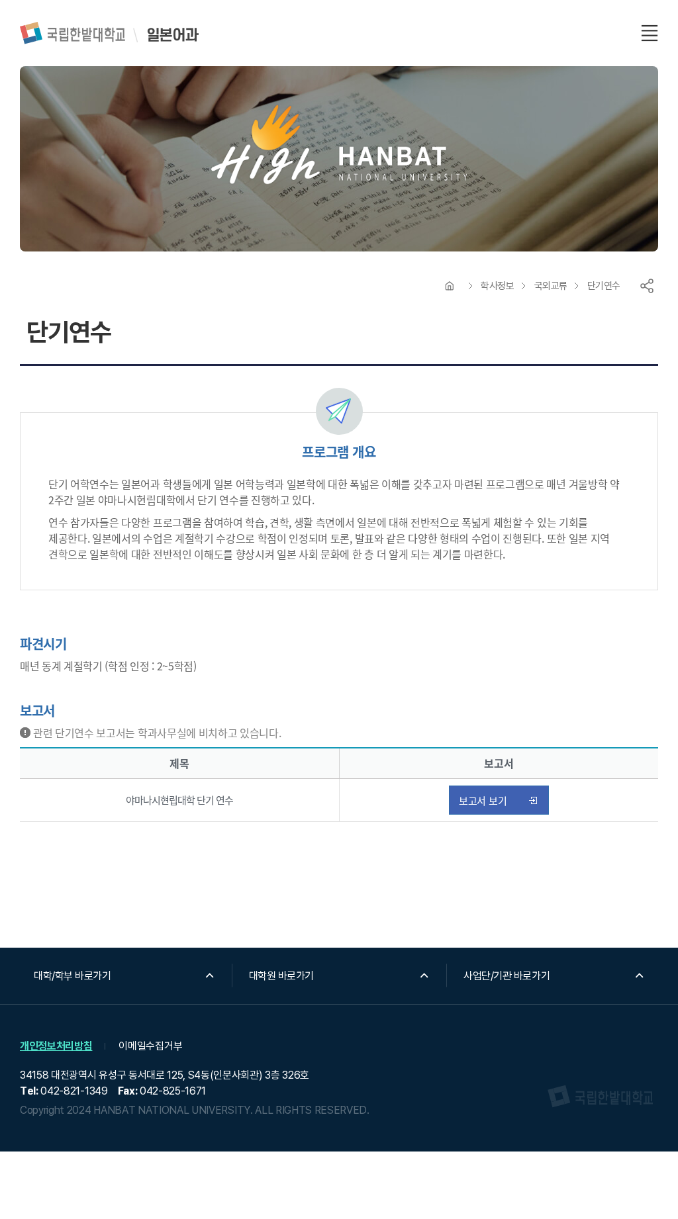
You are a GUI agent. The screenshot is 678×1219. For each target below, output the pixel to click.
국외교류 (550, 286)
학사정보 (497, 286)
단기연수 (603, 286)
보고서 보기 (483, 800)
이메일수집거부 (150, 1046)
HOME (449, 286)
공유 (647, 286)
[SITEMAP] (649, 33)
